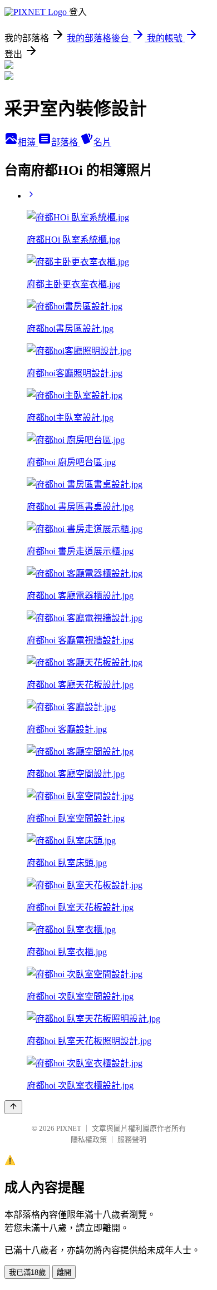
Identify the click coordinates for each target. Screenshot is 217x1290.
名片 (102, 142)
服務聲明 (131, 1139)
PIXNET (68, 1128)
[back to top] (13, 1107)
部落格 (65, 142)
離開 (64, 1272)
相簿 (28, 142)
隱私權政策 (89, 1139)
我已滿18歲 (27, 1272)
